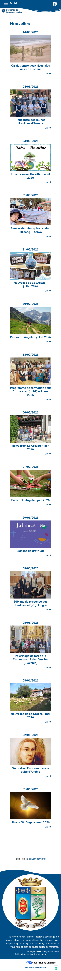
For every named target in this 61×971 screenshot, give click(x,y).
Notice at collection (35, 967)
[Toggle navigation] (6, 3)
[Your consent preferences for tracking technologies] (56, 968)
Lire (47, 73)
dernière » (42, 858)
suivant (32, 858)
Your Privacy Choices (44, 962)
